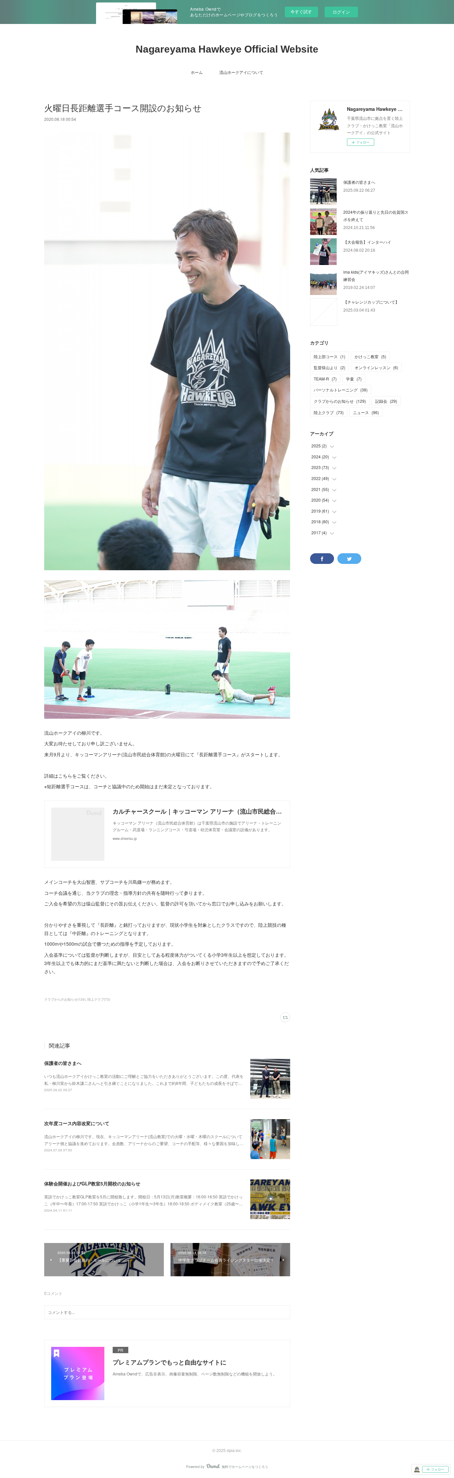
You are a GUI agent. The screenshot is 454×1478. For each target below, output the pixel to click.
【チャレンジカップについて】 (371, 302)
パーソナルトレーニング (341, 389)
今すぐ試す (301, 11)
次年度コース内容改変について (76, 1123)
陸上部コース (329, 356)
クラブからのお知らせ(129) (64, 999)
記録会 (386, 401)
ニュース (366, 412)
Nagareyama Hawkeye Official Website (227, 49)
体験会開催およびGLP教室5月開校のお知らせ (92, 1183)
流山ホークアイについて (241, 72)
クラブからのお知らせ (340, 401)
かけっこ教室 (370, 356)
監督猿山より (329, 367)
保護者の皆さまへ (62, 1063)
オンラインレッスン (376, 367)
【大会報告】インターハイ (367, 242)
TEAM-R (325, 378)
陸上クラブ (329, 412)
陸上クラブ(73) (98, 999)
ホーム (197, 72)
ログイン (341, 12)
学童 (354, 378)
